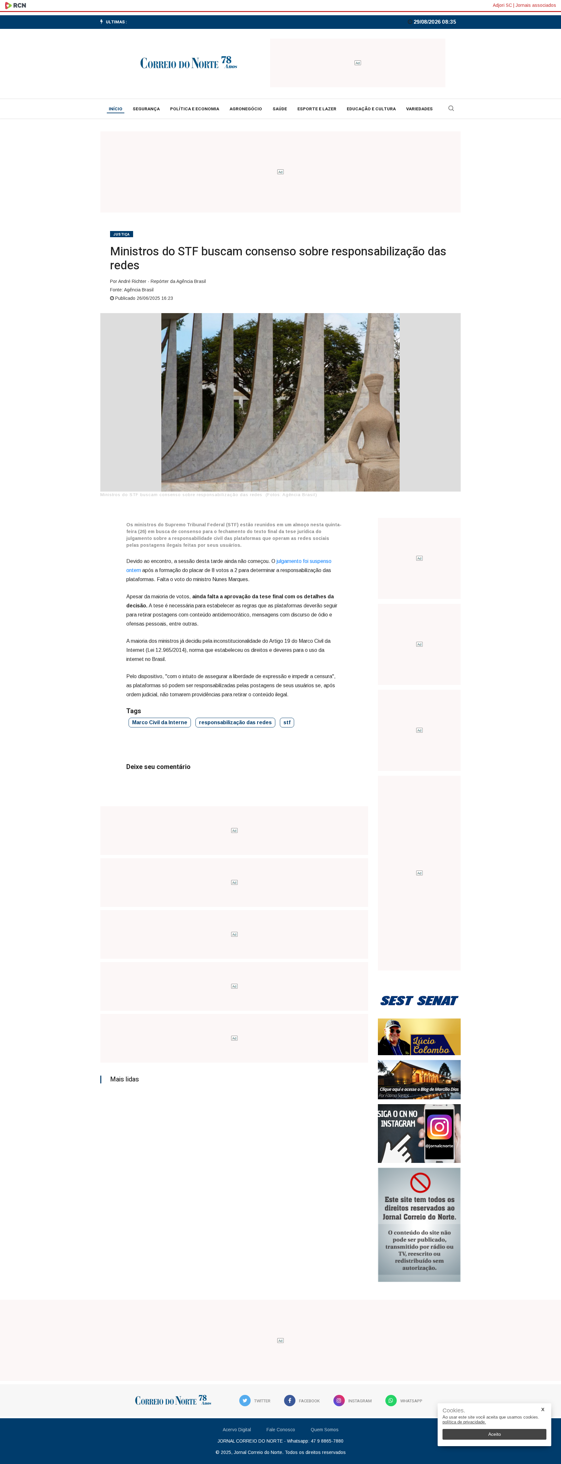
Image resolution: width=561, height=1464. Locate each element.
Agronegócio (246, 109)
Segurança (146, 109)
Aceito (494, 1434)
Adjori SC (502, 5)
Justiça (121, 234)
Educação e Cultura (371, 109)
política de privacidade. (464, 1422)
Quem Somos (325, 1429)
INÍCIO (115, 109)
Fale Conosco (281, 1429)
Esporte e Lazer (316, 109)
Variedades (419, 109)
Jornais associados (536, 5)
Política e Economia (194, 109)
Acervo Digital (237, 1429)
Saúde (280, 109)
